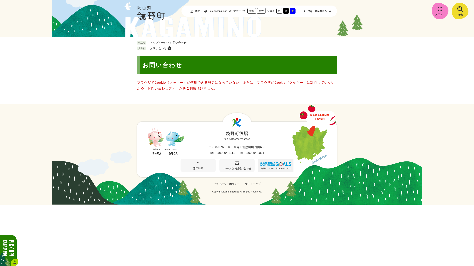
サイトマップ (253, 183)
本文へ (198, 11)
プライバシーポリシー (227, 183)
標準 (251, 11)
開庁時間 (198, 168)
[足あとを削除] (169, 48)
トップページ (158, 42)
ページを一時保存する (315, 11)
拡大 (261, 11)
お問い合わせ (158, 48)
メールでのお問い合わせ (237, 168)
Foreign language (218, 11)
